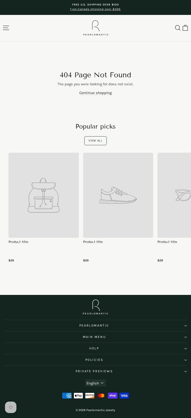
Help (94, 348)
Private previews (94, 371)
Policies (94, 360)
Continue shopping (95, 93)
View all (95, 140)
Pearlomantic (94, 325)
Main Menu (94, 337)
